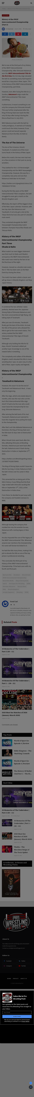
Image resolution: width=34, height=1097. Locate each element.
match (5, 583)
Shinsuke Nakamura (9, 586)
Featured (5, 15)
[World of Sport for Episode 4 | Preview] (7, 763)
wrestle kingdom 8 (8, 592)
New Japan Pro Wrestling (16, 583)
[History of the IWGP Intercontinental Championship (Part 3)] (17, 48)
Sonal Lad (10, 29)
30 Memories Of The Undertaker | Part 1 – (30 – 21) (22, 823)
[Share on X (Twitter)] (12, 34)
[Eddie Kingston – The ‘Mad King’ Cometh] (7, 752)
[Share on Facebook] (5, 34)
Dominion (17, 575)
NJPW (28, 583)
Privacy (16, 978)
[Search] (31, 3)
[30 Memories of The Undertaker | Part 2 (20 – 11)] (17, 636)
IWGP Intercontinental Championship (14, 578)
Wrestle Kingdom (13, 589)
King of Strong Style (22, 580)
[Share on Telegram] (25, 34)
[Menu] (3, 3)
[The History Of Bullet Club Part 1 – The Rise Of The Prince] (7, 773)
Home (4, 8)
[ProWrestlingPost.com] (17, 3)
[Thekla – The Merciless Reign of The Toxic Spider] (7, 849)
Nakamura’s (12, 94)
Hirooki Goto (26, 575)
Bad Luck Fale (7, 575)
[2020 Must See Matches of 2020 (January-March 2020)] (17, 700)
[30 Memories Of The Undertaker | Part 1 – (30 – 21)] (17, 668)
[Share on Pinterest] (18, 34)
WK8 (4, 589)
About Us (23, 978)
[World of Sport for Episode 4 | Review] (7, 742)
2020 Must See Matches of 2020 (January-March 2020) (23, 836)
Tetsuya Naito (22, 586)
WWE (26, 592)
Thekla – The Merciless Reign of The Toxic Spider (21, 850)
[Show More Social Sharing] (30, 34)
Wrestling (20, 592)
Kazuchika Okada (8, 580)
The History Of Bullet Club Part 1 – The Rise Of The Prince (23, 774)
